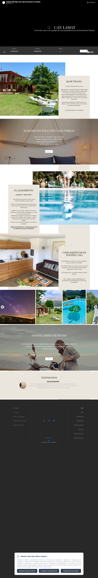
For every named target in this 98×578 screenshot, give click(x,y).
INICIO (82, 412)
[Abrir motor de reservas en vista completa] (49, 50)
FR (49, 438)
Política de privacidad (45, 567)
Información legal (79, 438)
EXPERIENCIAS (80, 421)
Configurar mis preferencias (49, 571)
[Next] (95, 307)
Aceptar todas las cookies (70, 571)
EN (46, 438)
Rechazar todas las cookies (27, 571)
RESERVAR (92, 2)
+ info (49, 358)
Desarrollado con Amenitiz (49, 442)
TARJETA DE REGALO (79, 433)
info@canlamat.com (18, 425)
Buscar (83, 51)
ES (51, 438)
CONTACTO (81, 429)
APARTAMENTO (80, 416)
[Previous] (2, 307)
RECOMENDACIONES (79, 425)
